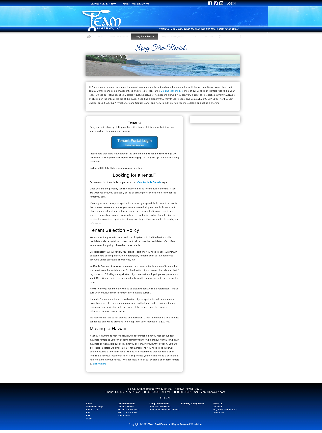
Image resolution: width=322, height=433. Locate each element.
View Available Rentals (149, 182)
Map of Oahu (124, 415)
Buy (88, 412)
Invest (89, 418)
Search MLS (92, 409)
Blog (193, 36)
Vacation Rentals (119, 36)
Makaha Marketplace (171, 90)
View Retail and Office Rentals (164, 409)
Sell (88, 415)
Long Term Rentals (144, 36)
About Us (208, 36)
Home (88, 37)
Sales (100, 36)
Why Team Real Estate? (224, 409)
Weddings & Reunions (128, 409)
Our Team (217, 406)
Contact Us (218, 412)
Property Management (172, 36)
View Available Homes (160, 406)
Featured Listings (94, 406)
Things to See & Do (127, 412)
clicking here (99, 363)
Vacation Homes (126, 406)
